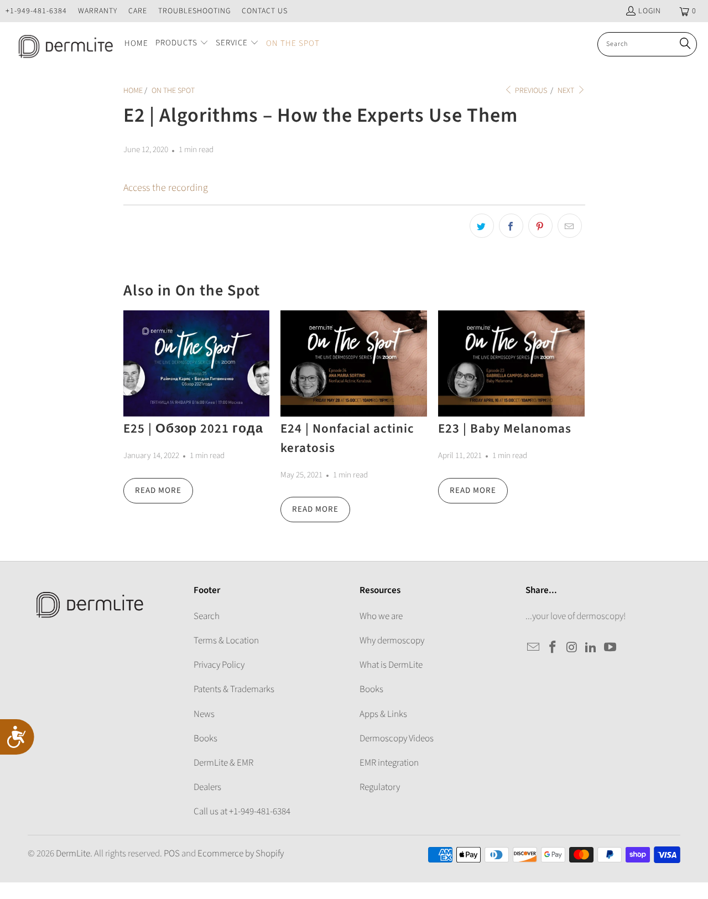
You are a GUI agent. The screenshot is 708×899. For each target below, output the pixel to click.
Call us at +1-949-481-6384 (242, 811)
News (204, 714)
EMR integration (389, 763)
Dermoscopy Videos (397, 738)
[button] (182, 44)
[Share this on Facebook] (511, 226)
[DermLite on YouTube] (610, 648)
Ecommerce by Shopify (240, 853)
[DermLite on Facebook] (553, 648)
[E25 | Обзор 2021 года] (196, 363)
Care (137, 11)
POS (172, 853)
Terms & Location (226, 640)
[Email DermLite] (533, 648)
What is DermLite (391, 665)
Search (207, 616)
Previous (530, 90)
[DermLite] (62, 44)
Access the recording (165, 188)
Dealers (207, 787)
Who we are (381, 616)
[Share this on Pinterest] (540, 226)
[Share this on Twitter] (482, 226)
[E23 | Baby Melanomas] (511, 363)
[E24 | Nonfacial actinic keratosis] (353, 363)
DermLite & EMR (223, 763)
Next (567, 90)
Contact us (265, 11)
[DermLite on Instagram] (572, 648)
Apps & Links (383, 714)
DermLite (73, 853)
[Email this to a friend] (570, 226)
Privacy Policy (219, 665)
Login (649, 11)
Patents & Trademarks (234, 689)
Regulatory (380, 787)
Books (205, 738)
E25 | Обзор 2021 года (193, 428)
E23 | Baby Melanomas (504, 428)
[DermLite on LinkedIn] (591, 648)
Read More (158, 490)
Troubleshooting (194, 11)
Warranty (97, 11)
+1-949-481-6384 (36, 11)
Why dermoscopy (392, 640)
